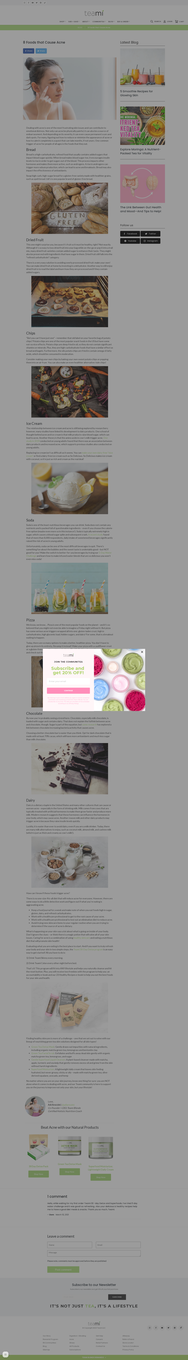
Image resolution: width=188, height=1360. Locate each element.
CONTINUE (68, 691)
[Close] (142, 652)
